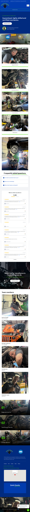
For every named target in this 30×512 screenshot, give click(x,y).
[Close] (17, 471)
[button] (15, 475)
